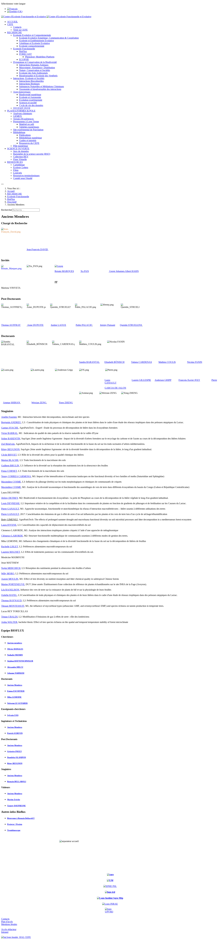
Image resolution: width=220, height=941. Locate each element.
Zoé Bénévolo (8, 444)
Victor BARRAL (9, 433)
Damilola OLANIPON (16, 757)
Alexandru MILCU (15, 667)
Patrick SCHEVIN (15, 733)
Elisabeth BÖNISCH (114, 362)
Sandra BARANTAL (89, 362)
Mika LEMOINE (14, 697)
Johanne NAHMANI (15, 673)
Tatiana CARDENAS (141, 362)
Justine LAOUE (58, 325)
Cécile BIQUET (9, 454)
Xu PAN (85, 271)
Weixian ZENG (38, 402)
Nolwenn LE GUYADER (17, 703)
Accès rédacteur (8, 929)
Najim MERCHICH (11, 568)
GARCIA (109, 388)
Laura (107, 380)
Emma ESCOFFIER (15, 691)
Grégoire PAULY (14, 751)
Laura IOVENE (8, 525)
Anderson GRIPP (163, 380)
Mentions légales (9, 924)
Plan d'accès (7, 921)
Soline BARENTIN (10, 438)
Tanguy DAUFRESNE (16, 806)
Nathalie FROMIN (15, 655)
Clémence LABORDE (12, 535)
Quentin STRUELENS (131, 325)
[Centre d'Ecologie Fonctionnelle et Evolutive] (46, 16)
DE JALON (120, 388)
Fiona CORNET (9, 471)
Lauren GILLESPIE (141, 380)
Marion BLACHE (10, 460)
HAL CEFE (24, 937)
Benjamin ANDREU (11, 422)
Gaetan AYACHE (9, 427)
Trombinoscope (13, 830)
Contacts (5, 919)
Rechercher (6, 210)
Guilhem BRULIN (10, 465)
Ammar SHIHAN (11, 402)
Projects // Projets (14, 824)
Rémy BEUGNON (10, 449)
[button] (10, 24)
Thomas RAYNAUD (11, 600)
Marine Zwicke (13, 799)
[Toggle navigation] (2, 184)
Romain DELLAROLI (16, 781)
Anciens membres (14, 643)
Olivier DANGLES (15, 649)
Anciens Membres (14, 685)
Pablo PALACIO (84, 325)
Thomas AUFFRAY (11, 325)
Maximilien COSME (11, 481)
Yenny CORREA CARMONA (16, 476)
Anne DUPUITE (35, 325)
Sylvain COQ (12, 715)
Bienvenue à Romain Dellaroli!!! (21, 818)
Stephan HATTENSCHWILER (20, 661)
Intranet (4, 932)
